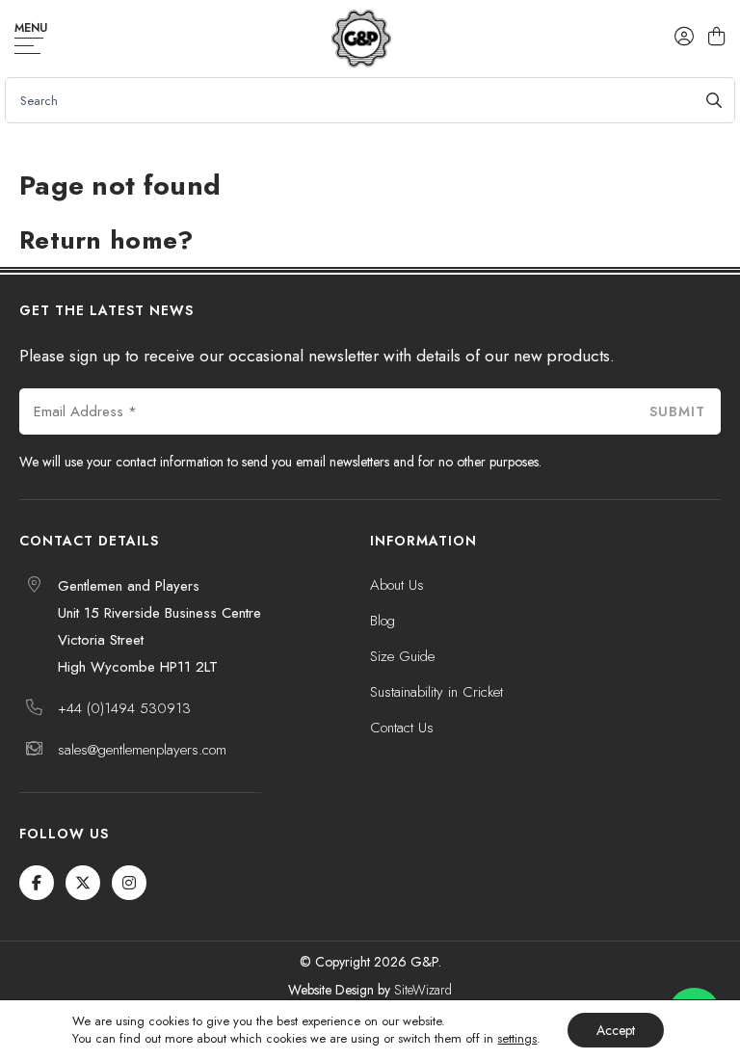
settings (517, 1038)
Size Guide (402, 656)
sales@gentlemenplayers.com (142, 749)
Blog (382, 620)
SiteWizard (423, 989)
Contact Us (402, 727)
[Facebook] (36, 882)
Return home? (106, 240)
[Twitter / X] (83, 882)
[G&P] (360, 38)
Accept (615, 1030)
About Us (397, 585)
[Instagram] (129, 882)
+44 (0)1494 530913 (124, 708)
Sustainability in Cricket (436, 691)
